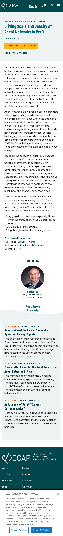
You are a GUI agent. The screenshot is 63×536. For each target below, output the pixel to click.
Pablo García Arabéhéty (33, 308)
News (25, 468)
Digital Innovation (20, 238)
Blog (4, 486)
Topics (6, 474)
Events (26, 474)
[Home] (9, 5)
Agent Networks (26, 241)
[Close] (58, 494)
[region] (31, 512)
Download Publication (21, 45)
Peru (18, 248)
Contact (27, 486)
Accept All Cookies (41, 530)
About (6, 468)
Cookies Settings (19, 530)
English (34, 6)
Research (7, 480)
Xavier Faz (32, 291)
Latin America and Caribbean (29, 245)
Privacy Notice (26, 524)
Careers (27, 480)
